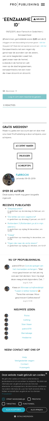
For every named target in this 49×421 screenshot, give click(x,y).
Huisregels (24, 367)
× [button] (46, 374)
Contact (24, 364)
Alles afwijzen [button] (37, 410)
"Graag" (11, 235)
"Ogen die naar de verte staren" (22, 243)
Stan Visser (27, 324)
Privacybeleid (6, 394)
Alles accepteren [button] (13, 410)
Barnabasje (26, 333)
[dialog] (24, 396)
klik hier (42, 43)
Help (24, 357)
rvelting (26, 320)
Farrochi (22, 175)
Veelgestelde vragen (24, 360)
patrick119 (26, 329)
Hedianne (26, 337)
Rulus (26, 315)
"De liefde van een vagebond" (22, 217)
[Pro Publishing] (24, 4)
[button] (24, 416)
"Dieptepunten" (15, 208)
